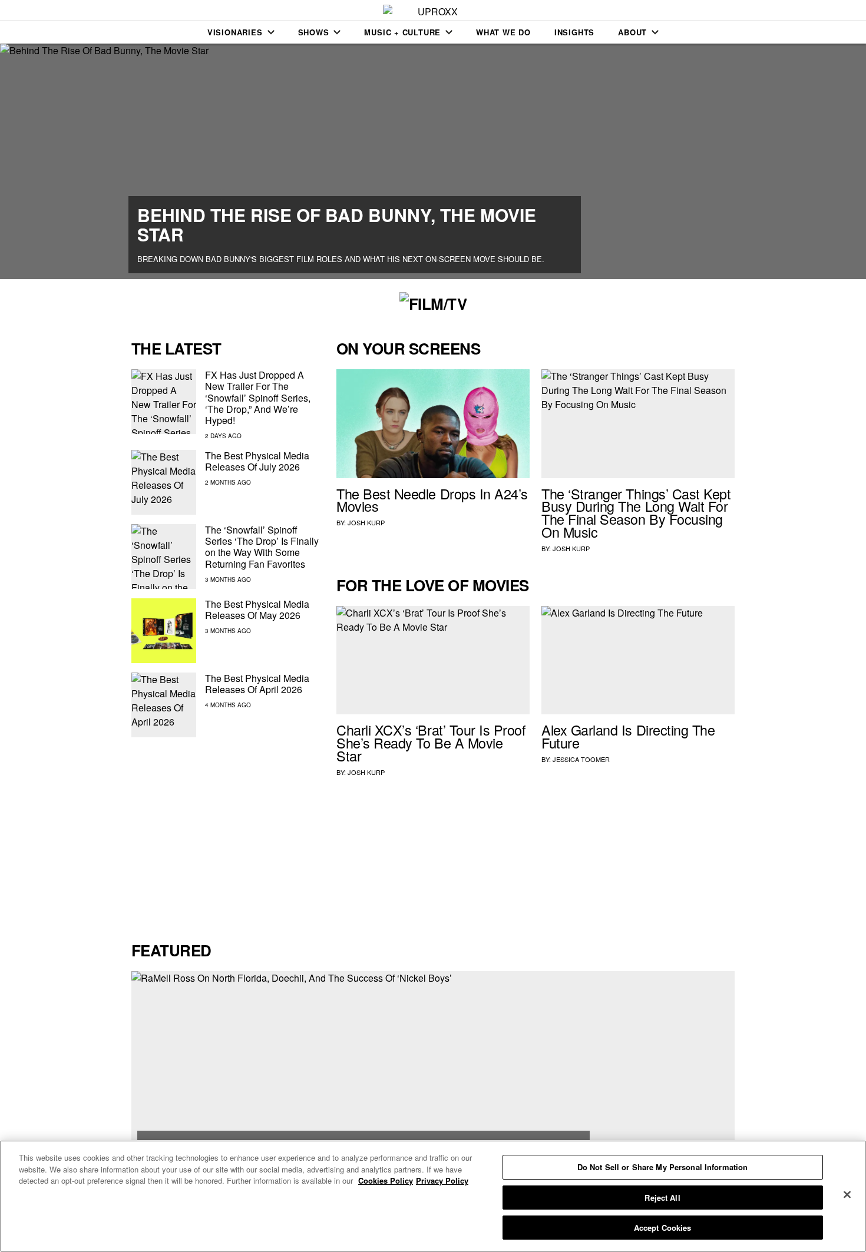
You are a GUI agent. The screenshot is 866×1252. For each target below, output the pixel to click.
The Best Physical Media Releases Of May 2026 (257, 609)
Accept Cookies (663, 1227)
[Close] (847, 1195)
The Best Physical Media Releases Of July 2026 (257, 461)
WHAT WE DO (503, 32)
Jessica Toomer (581, 759)
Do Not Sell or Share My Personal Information (662, 1166)
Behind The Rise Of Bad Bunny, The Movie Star (336, 224)
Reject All (662, 1197)
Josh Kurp (366, 522)
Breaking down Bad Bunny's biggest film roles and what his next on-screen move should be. (340, 258)
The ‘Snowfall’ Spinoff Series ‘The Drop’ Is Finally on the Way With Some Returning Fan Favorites (262, 547)
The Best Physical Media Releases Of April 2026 (257, 683)
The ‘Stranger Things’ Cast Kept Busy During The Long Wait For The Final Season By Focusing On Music (636, 512)
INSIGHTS (574, 32)
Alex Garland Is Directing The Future (628, 736)
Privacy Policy (442, 1180)
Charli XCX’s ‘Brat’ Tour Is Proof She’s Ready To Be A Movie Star (431, 743)
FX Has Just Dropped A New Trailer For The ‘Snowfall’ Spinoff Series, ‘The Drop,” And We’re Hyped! (257, 397)
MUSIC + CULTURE (402, 32)
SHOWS (313, 32)
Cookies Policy (385, 1180)
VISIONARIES (235, 32)
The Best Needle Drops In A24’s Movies (432, 499)
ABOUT (632, 32)
